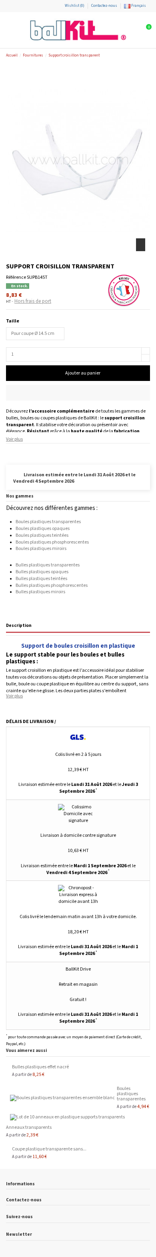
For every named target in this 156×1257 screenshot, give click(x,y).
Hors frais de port (32, 301)
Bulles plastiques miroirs (40, 592)
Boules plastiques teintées (42, 535)
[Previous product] (140, 55)
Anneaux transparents (29, 1127)
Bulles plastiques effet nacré (40, 1067)
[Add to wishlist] (78, 393)
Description (19, 625)
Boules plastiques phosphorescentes (52, 542)
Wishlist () (74, 5)
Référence (16, 277)
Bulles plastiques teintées (41, 579)
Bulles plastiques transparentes (48, 565)
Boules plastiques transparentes (48, 522)
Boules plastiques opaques (43, 529)
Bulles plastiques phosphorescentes (52, 585)
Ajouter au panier (82, 373)
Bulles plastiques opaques (42, 572)
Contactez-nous (104, 5)
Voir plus (14, 439)
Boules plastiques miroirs (41, 549)
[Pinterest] (24, 451)
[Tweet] (16, 451)
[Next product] (147, 55)
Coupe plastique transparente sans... (49, 1149)
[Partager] (9, 451)
